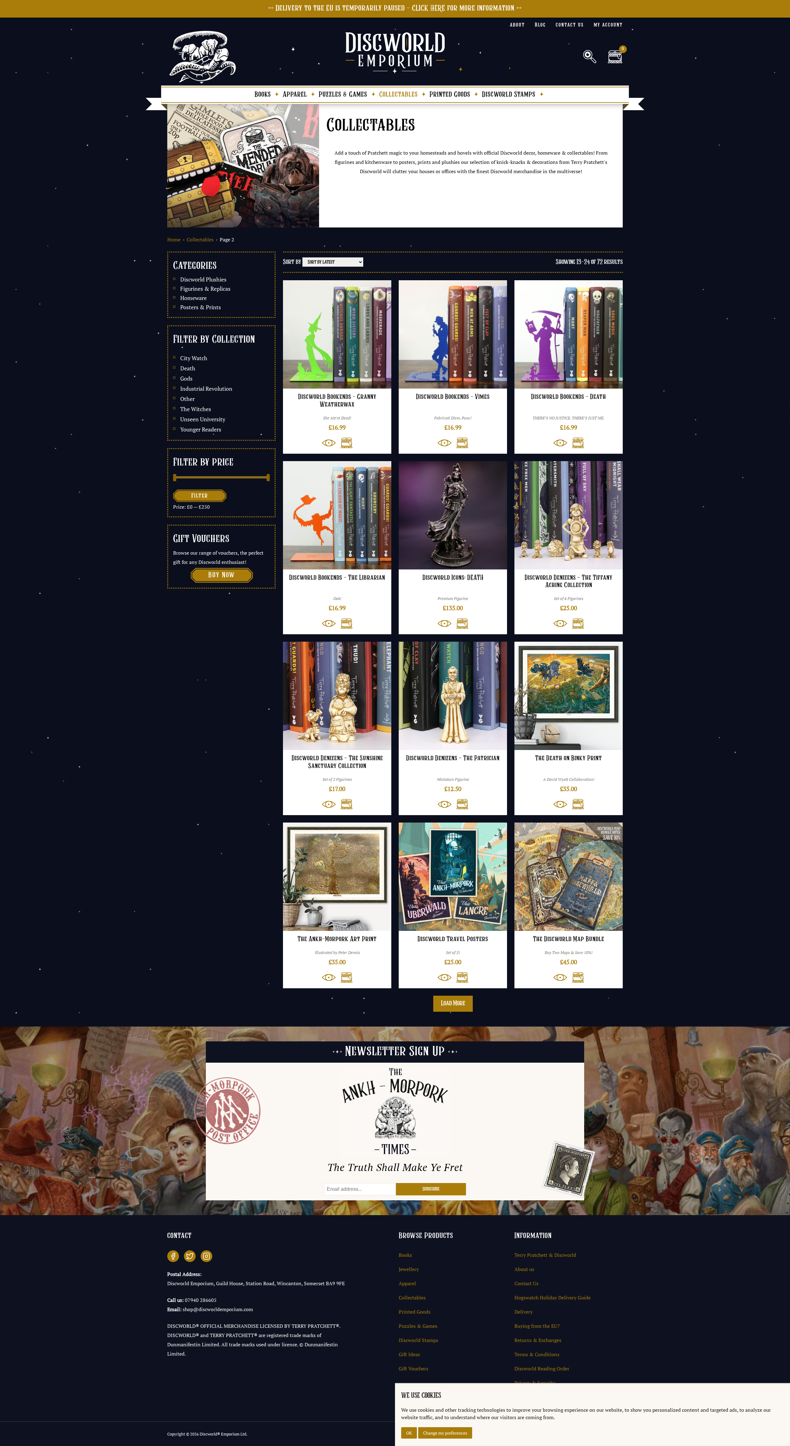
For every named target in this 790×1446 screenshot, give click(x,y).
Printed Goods (450, 95)
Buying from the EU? (537, 1326)
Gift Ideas (409, 1354)
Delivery (523, 1311)
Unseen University (202, 419)
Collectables (398, 95)
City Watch (193, 358)
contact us (570, 25)
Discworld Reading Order (541, 1368)
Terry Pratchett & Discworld (545, 1255)
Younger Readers (200, 429)
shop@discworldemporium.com (218, 1309)
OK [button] (409, 1433)
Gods (186, 378)
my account (608, 25)
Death (187, 368)
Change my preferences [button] (445, 1433)
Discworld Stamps (508, 95)
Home (174, 239)
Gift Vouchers (413, 1368)
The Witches (195, 409)
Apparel (295, 95)
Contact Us (526, 1283)
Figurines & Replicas (205, 288)
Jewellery (409, 1269)
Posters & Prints (200, 307)
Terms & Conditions (536, 1354)
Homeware (193, 298)
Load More (453, 1003)
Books (263, 95)
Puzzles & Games (343, 95)
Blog (540, 25)
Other (187, 398)
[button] (344, 443)
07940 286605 (201, 1300)
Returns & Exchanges (537, 1340)
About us (524, 1269)
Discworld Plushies (203, 279)
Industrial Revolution (206, 388)
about (517, 25)
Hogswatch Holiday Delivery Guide (552, 1297)
